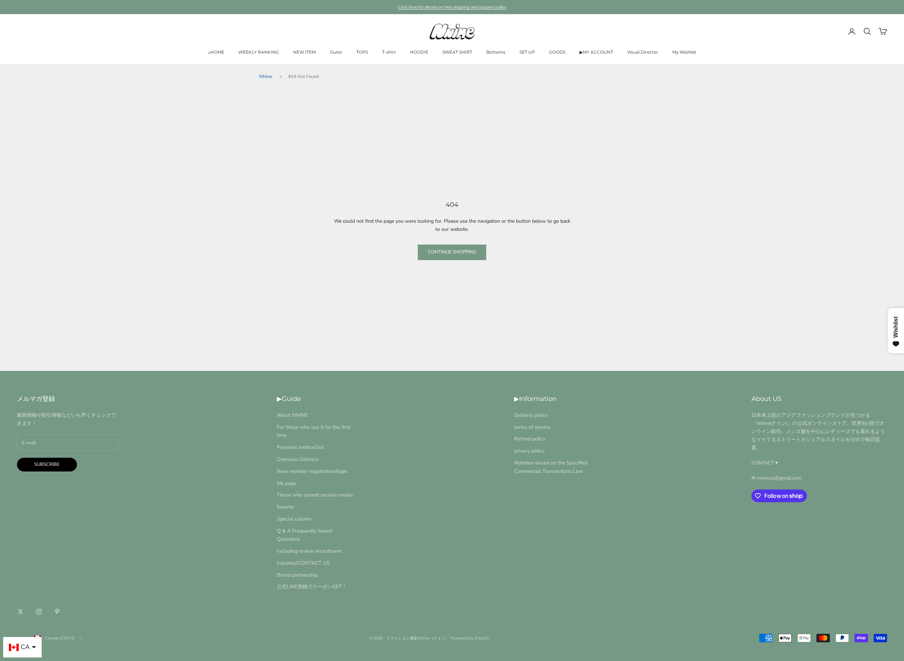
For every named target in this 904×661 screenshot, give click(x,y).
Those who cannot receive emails (315, 494)
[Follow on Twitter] (20, 611)
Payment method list (300, 447)
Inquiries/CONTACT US (303, 562)
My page (286, 483)
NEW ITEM (304, 52)
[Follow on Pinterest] (57, 611)
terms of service (532, 427)
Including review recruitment (309, 550)
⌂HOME (216, 52)
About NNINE (292, 415)
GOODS (557, 52)
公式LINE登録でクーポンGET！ (312, 586)
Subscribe (47, 464)
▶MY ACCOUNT (596, 52)
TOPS (362, 52)
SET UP (527, 52)
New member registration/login (312, 471)
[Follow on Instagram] (38, 611)
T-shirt (389, 52)
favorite (285, 506)
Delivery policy (530, 415)
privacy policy (529, 450)
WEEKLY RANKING (258, 52)
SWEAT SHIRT (457, 52)
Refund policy (529, 438)
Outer (336, 52)
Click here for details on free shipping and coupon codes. (452, 7)
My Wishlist (684, 52)
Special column (294, 518)
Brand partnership (297, 574)
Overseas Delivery (298, 459)
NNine (265, 76)
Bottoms (495, 52)
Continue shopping (452, 252)
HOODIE (419, 52)
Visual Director (642, 52)
